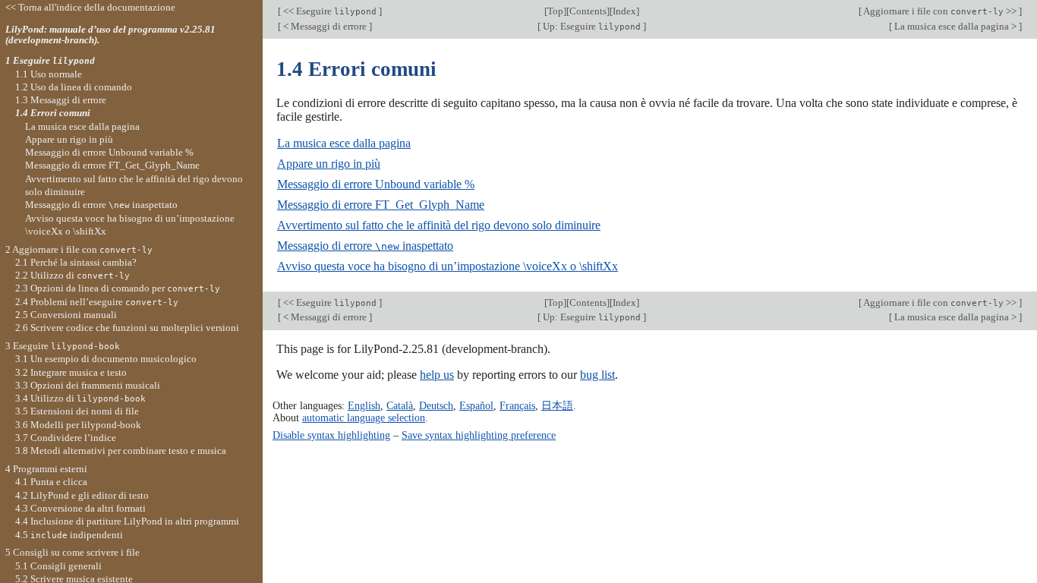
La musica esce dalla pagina (344, 143)
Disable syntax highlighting (331, 435)
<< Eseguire (329, 11)
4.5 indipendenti (69, 534)
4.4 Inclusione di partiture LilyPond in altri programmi (127, 521)
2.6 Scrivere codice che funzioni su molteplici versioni (127, 327)
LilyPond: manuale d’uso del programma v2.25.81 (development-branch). (110, 35)
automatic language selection (363, 417)
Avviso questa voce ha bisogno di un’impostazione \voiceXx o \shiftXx (447, 266)
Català (399, 405)
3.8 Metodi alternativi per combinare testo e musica (120, 450)
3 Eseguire (62, 345)
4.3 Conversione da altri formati (80, 508)
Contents (588, 11)
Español (476, 405)
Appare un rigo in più (328, 163)
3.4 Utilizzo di (80, 398)
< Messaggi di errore (325, 26)
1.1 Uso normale (48, 74)
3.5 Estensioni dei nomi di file (77, 411)
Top (555, 11)
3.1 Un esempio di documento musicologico (106, 358)
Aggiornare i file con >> (940, 11)
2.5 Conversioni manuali (66, 314)
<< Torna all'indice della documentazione (90, 7)
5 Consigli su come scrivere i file (72, 552)
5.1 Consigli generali (58, 566)
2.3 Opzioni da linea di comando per (117, 288)
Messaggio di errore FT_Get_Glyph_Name (380, 204)
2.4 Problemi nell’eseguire (96, 301)
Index (624, 11)
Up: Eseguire (591, 26)
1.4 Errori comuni (52, 112)
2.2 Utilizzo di (72, 275)
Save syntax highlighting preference (479, 435)
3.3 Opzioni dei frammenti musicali (87, 385)
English (364, 405)
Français (517, 405)
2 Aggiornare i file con (79, 249)
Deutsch (436, 405)
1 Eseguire (50, 60)
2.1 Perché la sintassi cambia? (76, 262)
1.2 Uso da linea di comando (73, 87)
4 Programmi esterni (46, 468)
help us (437, 374)
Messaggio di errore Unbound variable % (375, 184)
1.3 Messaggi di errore (60, 100)
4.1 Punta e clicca (51, 481)
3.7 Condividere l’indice (65, 437)
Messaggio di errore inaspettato (365, 245)
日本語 (557, 405)
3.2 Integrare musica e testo (71, 372)
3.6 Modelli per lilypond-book (78, 424)
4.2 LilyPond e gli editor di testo (82, 495)
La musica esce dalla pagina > (955, 26)
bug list (597, 374)
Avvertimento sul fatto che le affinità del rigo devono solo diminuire (438, 225)
